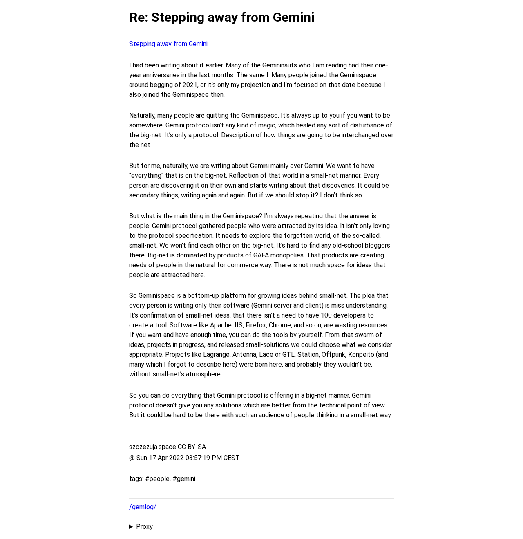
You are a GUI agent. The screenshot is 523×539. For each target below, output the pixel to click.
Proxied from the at (253, 527)
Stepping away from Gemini (168, 44)
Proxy (144, 526)
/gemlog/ (142, 507)
